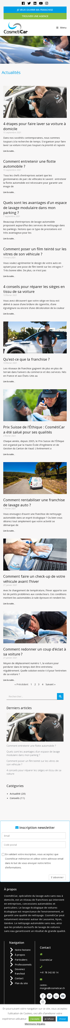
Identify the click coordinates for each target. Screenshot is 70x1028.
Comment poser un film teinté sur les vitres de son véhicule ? (34, 251)
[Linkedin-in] (56, 996)
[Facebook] (23, 3)
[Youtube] (40, 3)
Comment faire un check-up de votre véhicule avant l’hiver (34, 579)
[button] (35, 10)
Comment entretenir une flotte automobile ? (31, 745)
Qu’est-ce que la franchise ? (26, 359)
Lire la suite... (9, 151)
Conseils (15, 798)
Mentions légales (35, 1023)
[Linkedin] (35, 3)
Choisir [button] (62, 1018)
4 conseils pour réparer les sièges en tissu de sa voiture (34, 289)
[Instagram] (46, 3)
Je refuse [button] (49, 1018)
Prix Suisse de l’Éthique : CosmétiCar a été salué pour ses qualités (34, 429)
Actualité (15, 793)
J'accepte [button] (35, 1018)
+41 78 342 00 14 (49, 972)
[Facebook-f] (43, 996)
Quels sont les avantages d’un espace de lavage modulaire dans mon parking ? (35, 207)
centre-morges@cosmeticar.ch (52, 986)
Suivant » (51, 684)
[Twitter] (29, 3)
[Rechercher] (60, 696)
